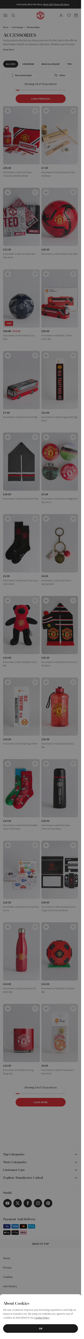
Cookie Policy (41, 1317)
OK (40, 1328)
